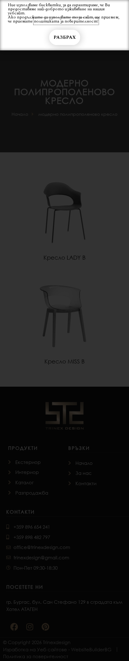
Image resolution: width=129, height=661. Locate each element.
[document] (64, 330)
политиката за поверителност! (66, 21)
